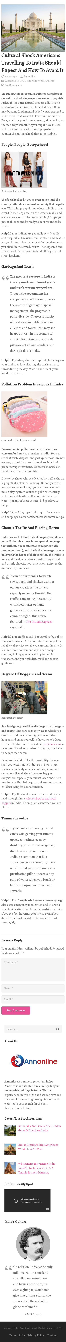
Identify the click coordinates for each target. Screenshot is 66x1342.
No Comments (13, 85)
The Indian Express (39, 621)
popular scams (52, 744)
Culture (49, 80)
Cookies (52, 1335)
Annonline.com (35, 80)
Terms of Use (17, 1335)
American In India (15, 80)
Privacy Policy (36, 1335)
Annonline (30, 76)
